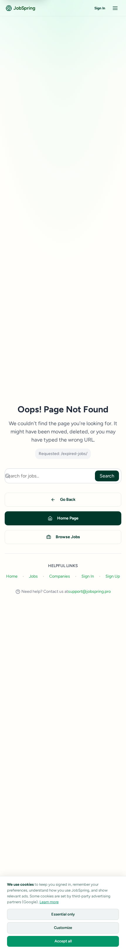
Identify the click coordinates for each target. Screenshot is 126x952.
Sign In (99, 8)
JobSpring (24, 8)
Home (12, 576)
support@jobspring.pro (89, 591)
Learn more (49, 902)
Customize (63, 927)
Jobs (33, 576)
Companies (59, 576)
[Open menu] (115, 8)
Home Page (68, 518)
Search (107, 476)
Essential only (63, 914)
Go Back (68, 499)
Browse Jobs (68, 536)
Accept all (63, 941)
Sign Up (112, 576)
